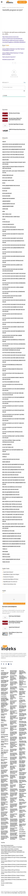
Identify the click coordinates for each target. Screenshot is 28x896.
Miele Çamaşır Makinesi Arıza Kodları (10, 494)
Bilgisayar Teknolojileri (8, 180)
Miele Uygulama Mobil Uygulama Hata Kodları (13, 514)
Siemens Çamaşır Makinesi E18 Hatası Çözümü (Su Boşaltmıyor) (14, 864)
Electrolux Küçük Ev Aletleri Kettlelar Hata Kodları (12, 406)
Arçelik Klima (5, 159)
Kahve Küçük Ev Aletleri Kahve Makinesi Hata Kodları (12, 450)
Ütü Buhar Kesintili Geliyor (14, 113)
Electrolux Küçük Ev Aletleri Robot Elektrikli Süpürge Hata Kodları (13, 415)
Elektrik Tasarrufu (6, 444)
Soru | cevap (22, 2)
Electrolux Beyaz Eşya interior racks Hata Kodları (12, 314)
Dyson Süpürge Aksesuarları (9, 227)
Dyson (3, 219)
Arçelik (4, 141)
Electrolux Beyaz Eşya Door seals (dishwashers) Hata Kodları (13, 292)
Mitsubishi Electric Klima (8, 530)
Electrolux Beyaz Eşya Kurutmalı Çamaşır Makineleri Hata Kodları (12, 336)
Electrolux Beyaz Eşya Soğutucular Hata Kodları (13, 355)
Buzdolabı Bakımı (6, 196)
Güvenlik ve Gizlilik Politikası (6, 883)
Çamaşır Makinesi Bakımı (7, 206)
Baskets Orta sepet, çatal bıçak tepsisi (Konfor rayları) (13, 171)
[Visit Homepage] (9, 2)
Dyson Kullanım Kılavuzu (8, 224)
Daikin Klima (5, 208)
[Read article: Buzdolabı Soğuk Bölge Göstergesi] (5, 125)
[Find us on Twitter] (3, 664)
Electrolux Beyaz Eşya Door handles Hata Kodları (13, 276)
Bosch (3, 183)
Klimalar (4, 456)
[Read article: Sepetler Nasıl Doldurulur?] (5, 628)
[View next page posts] (15, 63)
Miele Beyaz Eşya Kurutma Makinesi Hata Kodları (13, 480)
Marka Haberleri (6, 461)
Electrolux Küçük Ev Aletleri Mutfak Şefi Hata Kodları (13, 411)
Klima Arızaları (5, 454)
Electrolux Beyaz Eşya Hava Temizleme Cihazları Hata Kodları (13, 310)
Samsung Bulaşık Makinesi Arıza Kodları (11, 533)
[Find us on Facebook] (1, 664)
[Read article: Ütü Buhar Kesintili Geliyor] (5, 114)
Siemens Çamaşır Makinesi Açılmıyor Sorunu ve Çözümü (12, 855)
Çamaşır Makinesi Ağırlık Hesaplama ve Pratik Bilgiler (11, 847)
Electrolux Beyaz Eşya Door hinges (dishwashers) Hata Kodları (13, 283)
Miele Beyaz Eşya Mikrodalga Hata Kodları (12, 486)
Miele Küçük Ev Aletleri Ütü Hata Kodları (11, 501)
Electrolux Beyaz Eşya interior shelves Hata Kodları (12, 319)
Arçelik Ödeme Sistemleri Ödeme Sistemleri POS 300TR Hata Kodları (13, 167)
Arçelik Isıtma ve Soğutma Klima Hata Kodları (13, 152)
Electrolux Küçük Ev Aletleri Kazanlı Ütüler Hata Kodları (12, 402)
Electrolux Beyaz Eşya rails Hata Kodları (11, 352)
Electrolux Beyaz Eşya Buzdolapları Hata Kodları (13, 245)
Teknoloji (4, 549)
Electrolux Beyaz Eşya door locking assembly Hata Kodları (13, 288)
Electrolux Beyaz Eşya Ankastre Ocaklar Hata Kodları (13, 234)
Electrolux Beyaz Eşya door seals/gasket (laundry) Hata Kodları (12, 296)
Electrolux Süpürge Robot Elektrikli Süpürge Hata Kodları (13, 437)
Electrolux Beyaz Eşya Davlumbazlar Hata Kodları (12, 252)
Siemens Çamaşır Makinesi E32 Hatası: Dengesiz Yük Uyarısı (13, 875)
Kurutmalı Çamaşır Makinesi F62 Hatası (10, 579)
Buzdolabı (4, 190)
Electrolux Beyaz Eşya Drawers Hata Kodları (12, 307)
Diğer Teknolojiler (6, 214)
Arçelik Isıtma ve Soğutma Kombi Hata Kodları (13, 154)
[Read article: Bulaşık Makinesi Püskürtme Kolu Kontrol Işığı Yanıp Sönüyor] (5, 623)
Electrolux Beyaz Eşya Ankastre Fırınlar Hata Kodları (13, 230)
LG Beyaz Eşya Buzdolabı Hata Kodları (11, 459)
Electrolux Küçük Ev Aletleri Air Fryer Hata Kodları (12, 385)
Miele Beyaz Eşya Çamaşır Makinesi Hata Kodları (13, 469)
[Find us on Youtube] (8, 664)
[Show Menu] (1, 2)
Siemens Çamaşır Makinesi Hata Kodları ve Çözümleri (11, 850)
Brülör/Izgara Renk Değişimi (14, 616)
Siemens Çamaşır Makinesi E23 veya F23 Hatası (10, 870)
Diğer (3, 211)
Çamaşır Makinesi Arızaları (8, 203)
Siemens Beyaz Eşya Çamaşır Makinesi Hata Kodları (15, 7)
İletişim (2, 885)
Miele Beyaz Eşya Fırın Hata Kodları (10, 474)
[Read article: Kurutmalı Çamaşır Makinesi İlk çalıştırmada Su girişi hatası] (5, 120)
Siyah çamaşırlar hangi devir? (9, 57)
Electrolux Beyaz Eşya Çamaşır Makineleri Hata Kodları (13, 248)
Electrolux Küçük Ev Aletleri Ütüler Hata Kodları (12, 428)
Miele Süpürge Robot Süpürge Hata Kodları (12, 506)
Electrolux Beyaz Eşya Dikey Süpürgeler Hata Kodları (12, 261)
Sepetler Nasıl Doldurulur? (8, 572)
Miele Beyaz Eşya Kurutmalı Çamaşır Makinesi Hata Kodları (14, 483)
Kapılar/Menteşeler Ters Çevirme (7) (10, 581)
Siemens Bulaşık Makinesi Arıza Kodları (11, 546)
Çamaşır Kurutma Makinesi (8, 198)
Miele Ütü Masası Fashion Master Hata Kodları (13, 511)
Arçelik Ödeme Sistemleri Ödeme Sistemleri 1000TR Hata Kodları (13, 163)
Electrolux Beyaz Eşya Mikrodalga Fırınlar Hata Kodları (13, 340)
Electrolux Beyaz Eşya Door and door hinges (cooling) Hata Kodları (12, 270)
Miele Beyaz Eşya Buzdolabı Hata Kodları (11, 467)
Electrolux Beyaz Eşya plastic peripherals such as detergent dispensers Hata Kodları (13, 349)
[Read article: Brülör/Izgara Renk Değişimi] (5, 617)
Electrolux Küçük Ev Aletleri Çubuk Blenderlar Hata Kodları (13, 389)
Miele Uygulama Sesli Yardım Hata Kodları (12, 517)
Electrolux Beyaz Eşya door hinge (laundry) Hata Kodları (13, 279)
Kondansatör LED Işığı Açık (8, 576)
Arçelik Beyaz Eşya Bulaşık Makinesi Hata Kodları (13, 144)
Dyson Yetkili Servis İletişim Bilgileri (11, 892)
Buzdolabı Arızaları (7, 193)
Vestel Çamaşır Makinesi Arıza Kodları (11, 559)
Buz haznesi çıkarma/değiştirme (9, 606)
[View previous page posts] (13, 63)
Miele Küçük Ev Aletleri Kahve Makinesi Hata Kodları (12, 498)
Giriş (24, 82)
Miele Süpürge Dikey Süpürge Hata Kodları (12, 504)
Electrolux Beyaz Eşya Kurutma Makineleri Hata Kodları (13, 332)
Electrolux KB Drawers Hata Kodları (10, 381)
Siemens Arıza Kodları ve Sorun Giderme (11, 538)
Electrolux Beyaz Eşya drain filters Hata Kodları (13, 304)
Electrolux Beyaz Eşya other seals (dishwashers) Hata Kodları (13, 344)
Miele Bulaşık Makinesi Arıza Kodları (10, 492)
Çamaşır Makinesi (6, 201)
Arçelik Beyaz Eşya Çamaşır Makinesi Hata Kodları (13, 149)
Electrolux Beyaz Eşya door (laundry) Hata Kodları (12, 265)
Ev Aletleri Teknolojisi (7, 447)
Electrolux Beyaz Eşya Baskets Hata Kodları (12, 238)
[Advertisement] (14, 20)
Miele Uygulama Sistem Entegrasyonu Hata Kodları (12, 520)
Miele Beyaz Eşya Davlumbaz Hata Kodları (11, 472)
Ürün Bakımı (5, 551)
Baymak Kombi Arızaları (7, 175)
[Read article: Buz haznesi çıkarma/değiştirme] (14, 599)
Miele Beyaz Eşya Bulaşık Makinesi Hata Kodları (13, 464)
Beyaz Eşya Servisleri (7, 177)
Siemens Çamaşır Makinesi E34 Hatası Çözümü (10, 877)
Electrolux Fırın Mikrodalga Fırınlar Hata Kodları (12, 365)
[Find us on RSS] (11, 664)
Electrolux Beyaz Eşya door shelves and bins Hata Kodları (14, 301)
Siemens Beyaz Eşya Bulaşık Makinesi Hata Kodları (13, 541)
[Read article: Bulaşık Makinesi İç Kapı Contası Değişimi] (5, 634)
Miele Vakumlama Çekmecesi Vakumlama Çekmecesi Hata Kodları (13, 527)
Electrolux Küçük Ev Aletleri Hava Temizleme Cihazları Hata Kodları (12, 394)
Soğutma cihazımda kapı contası (9, 584)
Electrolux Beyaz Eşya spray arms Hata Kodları (13, 357)
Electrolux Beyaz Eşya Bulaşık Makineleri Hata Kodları (13, 241)
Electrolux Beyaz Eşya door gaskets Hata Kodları (13, 273)
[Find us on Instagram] (6, 664)
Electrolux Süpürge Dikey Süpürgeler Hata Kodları (12, 432)
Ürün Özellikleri (6, 556)
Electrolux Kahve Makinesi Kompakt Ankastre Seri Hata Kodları (13, 378)
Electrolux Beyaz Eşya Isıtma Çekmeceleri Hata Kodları (13, 323)
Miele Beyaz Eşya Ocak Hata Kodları (10, 489)
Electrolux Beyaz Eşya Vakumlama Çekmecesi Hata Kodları (13, 361)
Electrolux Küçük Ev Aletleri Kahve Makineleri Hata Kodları (13, 398)
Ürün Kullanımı (6, 554)
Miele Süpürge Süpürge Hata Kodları (10, 509)
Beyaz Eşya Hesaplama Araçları (7, 845)
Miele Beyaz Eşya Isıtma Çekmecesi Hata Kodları (13, 477)
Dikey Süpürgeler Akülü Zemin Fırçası (11, 216)
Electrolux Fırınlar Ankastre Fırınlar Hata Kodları (12, 369)
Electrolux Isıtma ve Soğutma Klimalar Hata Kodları (12, 374)
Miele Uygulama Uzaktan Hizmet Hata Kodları (12, 524)
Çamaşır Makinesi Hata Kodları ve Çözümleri (10, 848)
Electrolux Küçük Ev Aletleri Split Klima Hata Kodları (13, 424)
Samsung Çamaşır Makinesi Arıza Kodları (11, 536)
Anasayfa (4, 7)
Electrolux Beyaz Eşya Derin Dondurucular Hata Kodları (13, 257)
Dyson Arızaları (6, 221)
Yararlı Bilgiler (6, 561)
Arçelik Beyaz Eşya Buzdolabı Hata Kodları (12, 146)
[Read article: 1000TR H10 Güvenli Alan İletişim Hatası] (5, 131)
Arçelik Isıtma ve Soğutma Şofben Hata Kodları (13, 157)
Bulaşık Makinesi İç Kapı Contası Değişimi (11, 574)
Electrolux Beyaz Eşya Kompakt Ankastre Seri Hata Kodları (13, 327)
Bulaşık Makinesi (6, 188)
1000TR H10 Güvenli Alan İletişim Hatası (17, 129)
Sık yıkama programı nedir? (8, 59)
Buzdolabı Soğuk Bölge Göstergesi (16, 124)
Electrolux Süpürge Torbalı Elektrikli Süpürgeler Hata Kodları (11, 441)
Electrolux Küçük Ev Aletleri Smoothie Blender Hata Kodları (13, 419)
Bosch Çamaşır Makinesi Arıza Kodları (11, 185)
